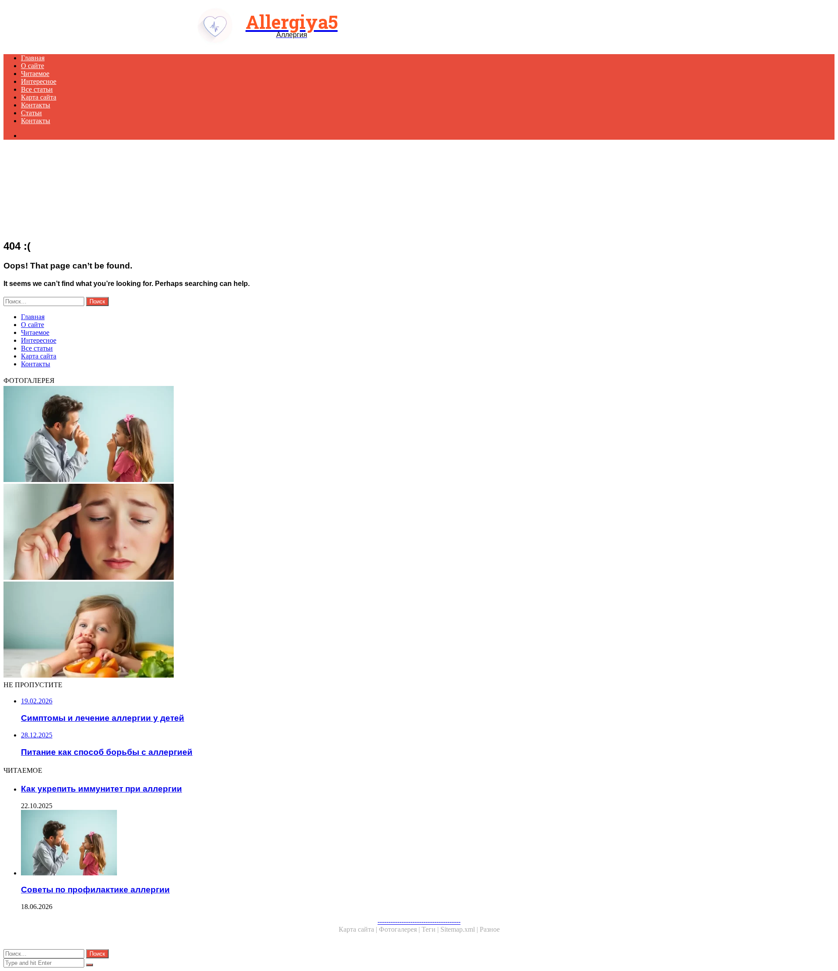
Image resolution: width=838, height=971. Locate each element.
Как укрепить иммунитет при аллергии (101, 788)
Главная (33, 58)
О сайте (32, 65)
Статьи (31, 113)
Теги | (431, 929)
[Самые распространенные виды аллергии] (265, 533)
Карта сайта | (359, 929)
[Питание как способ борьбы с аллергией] (265, 630)
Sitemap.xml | (460, 929)
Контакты (35, 105)
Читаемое (35, 73)
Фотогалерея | (400, 929)
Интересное (38, 81)
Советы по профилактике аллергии (95, 889)
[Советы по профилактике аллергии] (265, 435)
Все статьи (37, 89)
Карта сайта (38, 97)
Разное (490, 929)
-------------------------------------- (419, 921)
